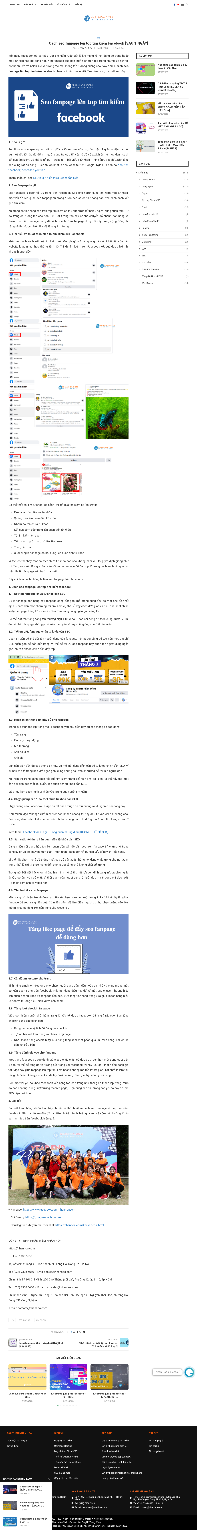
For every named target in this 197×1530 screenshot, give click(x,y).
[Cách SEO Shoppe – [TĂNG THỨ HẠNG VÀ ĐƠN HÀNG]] (10, 1489)
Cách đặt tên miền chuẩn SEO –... (33, 1520)
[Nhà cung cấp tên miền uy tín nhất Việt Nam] (145, 69)
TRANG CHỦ (14, 5)
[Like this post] (74, 1332)
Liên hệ (78, 5)
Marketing (165, 241)
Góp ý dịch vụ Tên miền (66, 1478)
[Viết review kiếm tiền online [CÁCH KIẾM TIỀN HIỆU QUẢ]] (145, 108)
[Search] (187, 4)
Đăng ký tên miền (63, 1441)
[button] (12, 1385)
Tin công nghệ (156, 1441)
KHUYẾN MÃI (47, 5)
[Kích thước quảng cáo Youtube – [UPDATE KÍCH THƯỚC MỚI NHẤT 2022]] (109, 1377)
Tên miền (165, 262)
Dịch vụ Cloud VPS (165, 200)
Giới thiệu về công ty (17, 1441)
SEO (165, 248)
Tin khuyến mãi (156, 1451)
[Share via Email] (84, 1332)
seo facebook (25, 1320)
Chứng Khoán (165, 179)
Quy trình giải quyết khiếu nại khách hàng (122, 1473)
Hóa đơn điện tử (165, 214)
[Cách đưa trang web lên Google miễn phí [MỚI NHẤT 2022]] (27, 1377)
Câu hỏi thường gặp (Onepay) (116, 1457)
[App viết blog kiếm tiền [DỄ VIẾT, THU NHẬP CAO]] (145, 128)
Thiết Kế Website (165, 269)
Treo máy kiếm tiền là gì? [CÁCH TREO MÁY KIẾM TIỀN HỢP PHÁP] (172, 145)
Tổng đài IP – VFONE (165, 276)
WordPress (165, 283)
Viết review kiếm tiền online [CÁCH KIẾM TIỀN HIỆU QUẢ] (171, 107)
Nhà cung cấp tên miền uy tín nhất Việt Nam (172, 66)
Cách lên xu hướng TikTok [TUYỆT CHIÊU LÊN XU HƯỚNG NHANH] (173, 87)
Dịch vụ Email (61, 1467)
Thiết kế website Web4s (66, 1457)
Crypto (165, 193)
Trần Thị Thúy (86, 48)
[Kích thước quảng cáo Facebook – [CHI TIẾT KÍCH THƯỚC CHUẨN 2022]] (69, 1377)
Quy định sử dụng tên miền (115, 1441)
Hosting (165, 228)
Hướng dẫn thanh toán (113, 1478)
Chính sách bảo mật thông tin (116, 1462)
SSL (165, 255)
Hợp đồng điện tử (165, 221)
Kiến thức (29, 5)
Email (165, 207)
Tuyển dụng (12, 1446)
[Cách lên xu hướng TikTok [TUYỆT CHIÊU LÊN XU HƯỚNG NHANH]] (145, 88)
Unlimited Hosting (63, 1446)
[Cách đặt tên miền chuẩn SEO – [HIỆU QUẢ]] (10, 1521)
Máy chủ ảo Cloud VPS (65, 1451)
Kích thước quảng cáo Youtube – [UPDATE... (32, 1504)
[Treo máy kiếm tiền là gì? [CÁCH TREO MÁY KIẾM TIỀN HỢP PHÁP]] (145, 146)
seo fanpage (41, 1320)
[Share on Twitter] (80, 1332)
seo (12, 1320)
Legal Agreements (111, 1467)
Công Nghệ (165, 186)
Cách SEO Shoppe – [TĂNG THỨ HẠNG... (31, 1488)
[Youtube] (178, 4)
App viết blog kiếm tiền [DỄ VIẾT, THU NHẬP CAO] (173, 125)
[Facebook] (174, 4)
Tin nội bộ (154, 1446)
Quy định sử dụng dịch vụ (114, 1446)
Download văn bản (111, 1451)
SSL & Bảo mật (62, 1473)
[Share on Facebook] (77, 1332)
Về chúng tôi (63, 5)
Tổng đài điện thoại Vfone (67, 1462)
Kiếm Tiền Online (165, 235)
